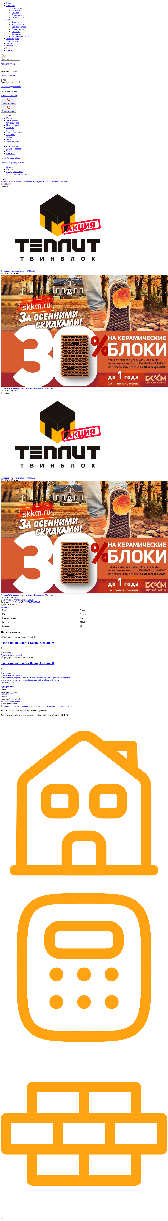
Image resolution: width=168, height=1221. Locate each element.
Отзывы (15, 13)
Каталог (10, 20)
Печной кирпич (50, 678)
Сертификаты (18, 17)
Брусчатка (16, 34)
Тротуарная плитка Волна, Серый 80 (27, 663)
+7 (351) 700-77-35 (31, 602)
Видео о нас (17, 15)
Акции (9, 43)
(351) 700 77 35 (7, 694)
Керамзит (10, 135)
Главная (9, 3)
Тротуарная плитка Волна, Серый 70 (27, 642)
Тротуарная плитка (20, 36)
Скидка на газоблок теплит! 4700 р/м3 (18, 271)
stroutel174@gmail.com (11, 87)
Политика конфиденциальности (12, 163)
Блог (8, 48)
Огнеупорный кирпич (18, 678)
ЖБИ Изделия (18, 24)
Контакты (10, 50)
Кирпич (15, 22)
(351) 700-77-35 (8, 75)
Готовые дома (12, 39)
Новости (10, 46)
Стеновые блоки (19, 27)
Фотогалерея (12, 41)
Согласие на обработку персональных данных (21, 706)
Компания (10, 5)
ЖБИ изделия (64, 678)
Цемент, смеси (18, 29)
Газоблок (16, 31)
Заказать (5, 607)
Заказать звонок (8, 103)
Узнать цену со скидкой (11, 655)
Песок (9, 139)
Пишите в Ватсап (9, 95)
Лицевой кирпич (35, 678)
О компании (17, 8)
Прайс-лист (6, 184)
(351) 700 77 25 (7, 687)
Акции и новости (14, 149)
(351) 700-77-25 (8, 64)
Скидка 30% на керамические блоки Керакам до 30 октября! (28, 388)
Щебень (9, 137)
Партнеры (16, 10)
